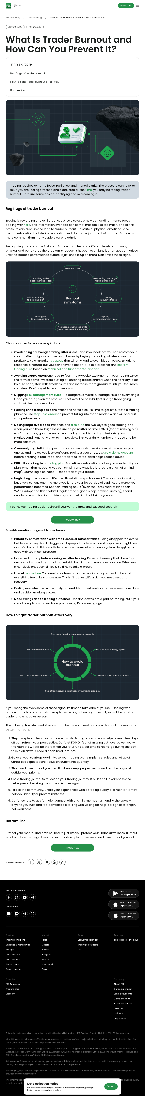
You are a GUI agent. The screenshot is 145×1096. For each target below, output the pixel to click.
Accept (111, 1086)
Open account (126, 5)
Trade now (72, 847)
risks (27, 225)
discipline (77, 425)
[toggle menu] (137, 5)
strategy (57, 361)
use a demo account (118, 453)
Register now (72, 519)
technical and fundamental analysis (74, 369)
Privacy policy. (54, 1090)
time (88, 190)
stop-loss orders (46, 414)
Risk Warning (12, 1061)
